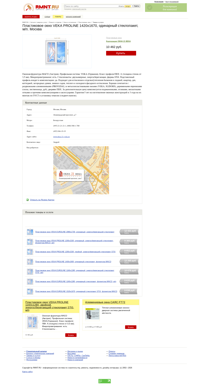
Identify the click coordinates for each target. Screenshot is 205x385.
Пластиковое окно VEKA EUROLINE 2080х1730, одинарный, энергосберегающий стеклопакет (74, 232)
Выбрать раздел (31, 16)
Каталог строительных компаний (40, 353)
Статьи (47, 16)
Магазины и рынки (75, 351)
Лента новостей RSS (117, 356)
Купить (120, 53)
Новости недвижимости (77, 358)
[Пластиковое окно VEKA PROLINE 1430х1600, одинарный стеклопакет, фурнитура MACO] (30, 265)
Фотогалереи (31, 360)
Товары (58, 16)
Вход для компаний (172, 1)
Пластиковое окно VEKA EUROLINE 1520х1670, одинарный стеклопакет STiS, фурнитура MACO (76, 291)
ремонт (48, 9)
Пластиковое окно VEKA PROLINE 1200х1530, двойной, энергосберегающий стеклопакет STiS (75, 252)
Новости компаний (75, 360)
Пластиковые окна (114, 38)
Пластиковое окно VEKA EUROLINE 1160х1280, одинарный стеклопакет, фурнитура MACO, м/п (75, 281)
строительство (40, 9)
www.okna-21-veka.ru (61, 136)
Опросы (112, 351)
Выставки (71, 353)
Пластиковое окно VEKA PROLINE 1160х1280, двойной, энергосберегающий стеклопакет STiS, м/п (49, 306)
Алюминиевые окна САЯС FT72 (105, 302)
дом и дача (55, 9)
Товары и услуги (33, 356)
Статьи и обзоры (33, 358)
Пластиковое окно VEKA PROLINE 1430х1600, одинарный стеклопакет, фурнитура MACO (73, 262)
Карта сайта (27, 372)
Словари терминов (116, 353)
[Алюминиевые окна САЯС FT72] (92, 320)
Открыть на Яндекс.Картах (42, 200)
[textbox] (98, 6)
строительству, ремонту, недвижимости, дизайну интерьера (93, 368)
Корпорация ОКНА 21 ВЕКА (118, 41)
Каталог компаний (73, 16)
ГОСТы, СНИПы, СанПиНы (78, 356)
